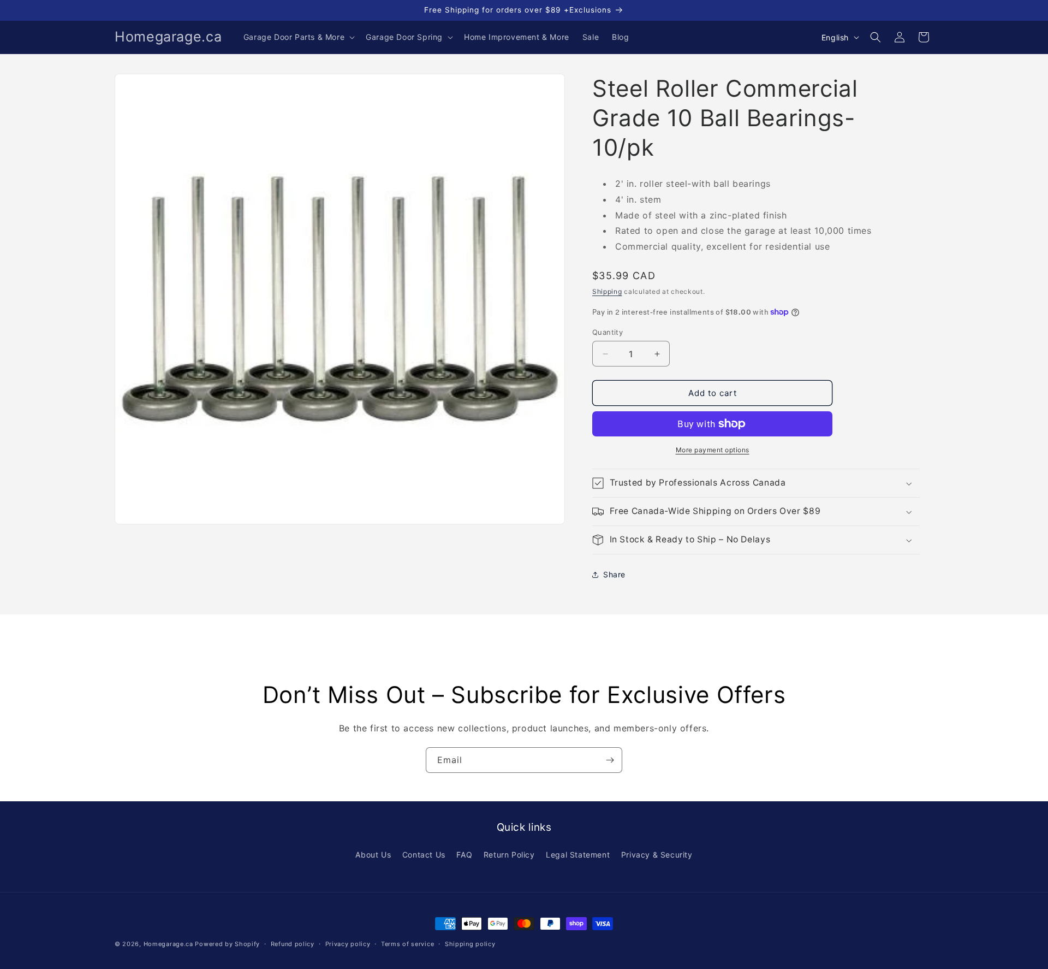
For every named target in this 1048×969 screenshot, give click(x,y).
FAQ (464, 854)
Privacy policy (348, 943)
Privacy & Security (657, 854)
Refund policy (292, 943)
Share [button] (614, 574)
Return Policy (509, 854)
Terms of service (407, 943)
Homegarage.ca (168, 944)
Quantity (607, 332)
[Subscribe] (610, 760)
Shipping (607, 291)
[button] (298, 37)
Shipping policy (470, 943)
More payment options (712, 450)
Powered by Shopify (227, 944)
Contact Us (423, 854)
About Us (373, 854)
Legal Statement (578, 854)
